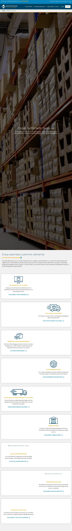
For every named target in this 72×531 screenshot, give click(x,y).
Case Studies (50, 6)
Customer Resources (55, 1)
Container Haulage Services (52, 491)
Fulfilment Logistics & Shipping (18, 517)
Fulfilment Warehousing (52, 435)
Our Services (28, 6)
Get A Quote (24, 1)
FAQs (62, 6)
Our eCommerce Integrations (53, 377)
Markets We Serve (40, 6)
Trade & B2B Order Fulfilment (18, 407)
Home (3, 10)
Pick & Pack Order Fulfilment (53, 321)
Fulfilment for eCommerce (18, 294)
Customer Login (66, 1)
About (56, 6)
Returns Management (17, 350)
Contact (68, 6)
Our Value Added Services (18, 461)
